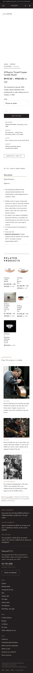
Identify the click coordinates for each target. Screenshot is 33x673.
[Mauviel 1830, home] (14, 6)
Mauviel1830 (9, 497)
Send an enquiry (10, 573)
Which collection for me (9, 630)
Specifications (9, 179)
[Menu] (3, 6)
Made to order (6, 649)
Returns (7, 670)
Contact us (5, 639)
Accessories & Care (7, 590)
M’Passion (8, 66)
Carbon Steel (5, 602)
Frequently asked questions (10, 642)
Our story (4, 627)
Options (7, 183)
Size (5, 99)
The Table (4, 599)
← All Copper (6, 14)
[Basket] (30, 6)
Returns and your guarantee (10, 646)
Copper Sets (5, 596)
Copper (12, 64)
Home (6, 64)
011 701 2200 (7, 563)
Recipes (4, 621)
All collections (6, 606)
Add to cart (16, 116)
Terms (3, 670)
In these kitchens (7, 618)
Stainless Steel (6, 587)
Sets (3, 593)
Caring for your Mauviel (9, 652)
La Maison (5, 624)
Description (8, 175)
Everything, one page (8, 609)
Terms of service (6, 655)
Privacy (12, 670)
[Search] (25, 6)
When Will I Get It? (14, 156)
